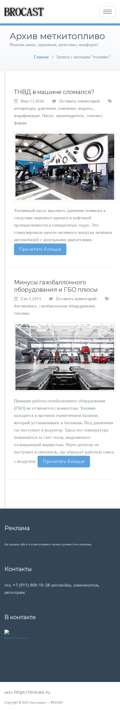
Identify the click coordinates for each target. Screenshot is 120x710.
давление (47, 108)
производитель (70, 116)
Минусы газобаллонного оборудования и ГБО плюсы (56, 286)
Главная (41, 57)
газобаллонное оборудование (67, 306)
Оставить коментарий (79, 101)
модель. (86, 108)
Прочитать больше (40, 249)
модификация (27, 116)
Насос (48, 116)
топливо (94, 116)
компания (67, 108)
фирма (20, 123)
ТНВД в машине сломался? (54, 91)
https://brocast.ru (32, 692)
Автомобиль (25, 306)
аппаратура (25, 108)
